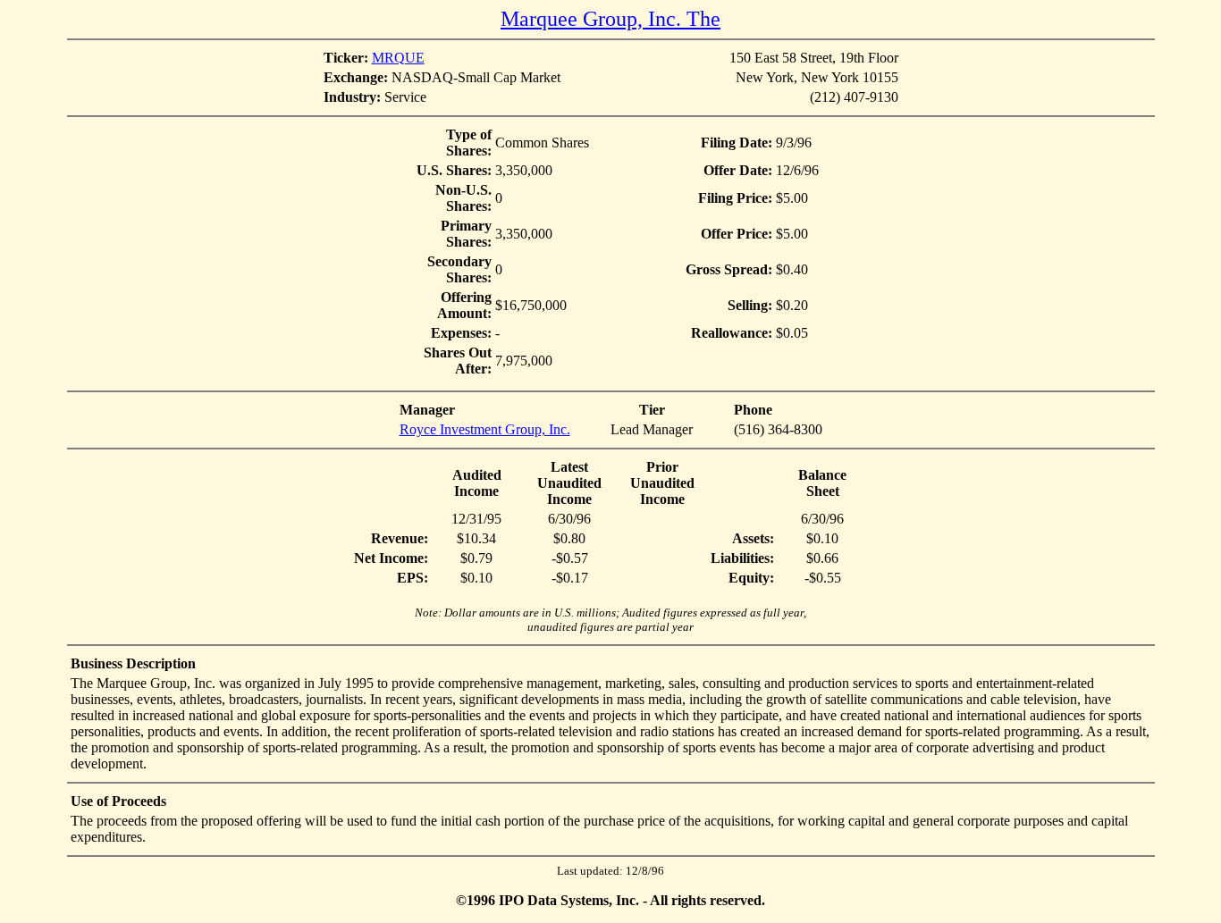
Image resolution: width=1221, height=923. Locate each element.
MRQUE (398, 57)
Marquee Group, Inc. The (610, 18)
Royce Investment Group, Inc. (485, 429)
